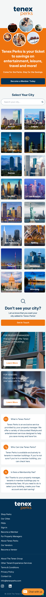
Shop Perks (6, 514)
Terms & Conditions (10, 567)
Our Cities (5, 518)
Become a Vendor (9, 549)
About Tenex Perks (9, 541)
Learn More (12, 363)
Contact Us (6, 576)
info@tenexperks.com (11, 580)
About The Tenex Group (12, 558)
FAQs (3, 523)
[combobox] (23, 102)
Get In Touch (23, 322)
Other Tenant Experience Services (16, 563)
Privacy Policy (7, 572)
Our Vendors (6, 545)
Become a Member (9, 532)
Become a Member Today (23, 81)
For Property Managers (11, 536)
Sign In (4, 527)
